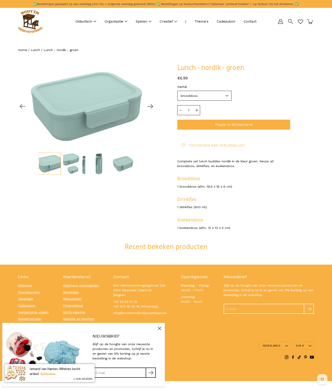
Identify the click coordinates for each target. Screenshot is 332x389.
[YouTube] (312, 357)
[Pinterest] (306, 357)
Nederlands (271, 345)
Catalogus (25, 298)
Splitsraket (47, 374)
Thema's (201, 21)
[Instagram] (287, 357)
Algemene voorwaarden (81, 285)
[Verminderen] (180, 110)
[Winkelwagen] (310, 21)
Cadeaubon (226, 21)
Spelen (141, 21)
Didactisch (83, 21)
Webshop (25, 285)
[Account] (280, 21)
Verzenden (71, 292)
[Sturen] (309, 309)
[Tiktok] (299, 357)
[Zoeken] (290, 21)
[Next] (150, 106)
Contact (250, 21)
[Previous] (22, 106)
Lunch (35, 50)
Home (22, 50)
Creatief (166, 21)
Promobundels (29, 292)
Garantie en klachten (78, 319)
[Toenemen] (196, 110)
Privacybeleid (73, 305)
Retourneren (72, 298)
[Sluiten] (159, 328)
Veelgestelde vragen (33, 312)
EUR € (300, 345)
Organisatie (114, 21)
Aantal (182, 87)
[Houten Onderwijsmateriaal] (30, 21)
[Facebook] (293, 357)
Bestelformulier (30, 319)
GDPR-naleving (74, 312)
